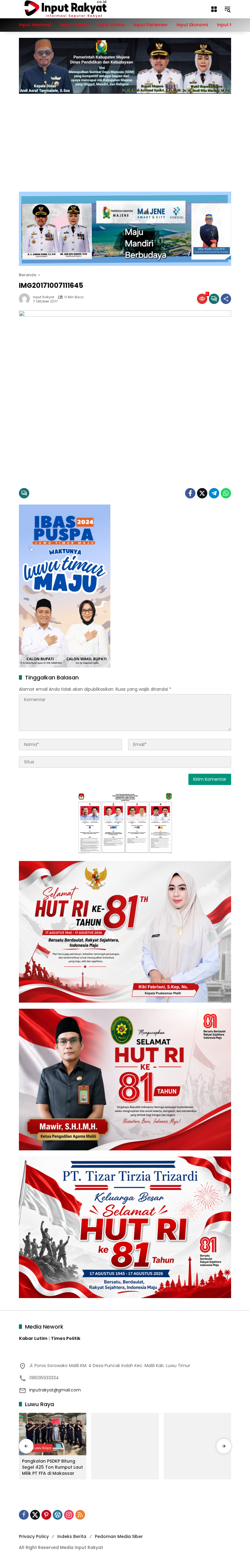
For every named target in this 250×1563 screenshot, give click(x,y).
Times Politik (65, 1338)
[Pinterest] (46, 1515)
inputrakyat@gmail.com (55, 1390)
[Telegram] (214, 493)
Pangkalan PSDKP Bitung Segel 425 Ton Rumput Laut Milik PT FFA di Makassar (52, 1467)
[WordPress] (57, 1515)
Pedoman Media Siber (119, 1536)
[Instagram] (69, 1515)
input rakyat (43, 297)
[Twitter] (202, 493)
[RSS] (80, 1515)
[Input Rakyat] (76, 9)
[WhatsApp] (226, 493)
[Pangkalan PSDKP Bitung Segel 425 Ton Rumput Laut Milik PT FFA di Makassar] (52, 1434)
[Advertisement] (125, 139)
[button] (227, 9)
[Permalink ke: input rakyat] (26, 298)
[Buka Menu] (214, 9)
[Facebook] (190, 493)
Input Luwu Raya (37, 1447)
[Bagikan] (226, 299)
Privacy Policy (34, 1536)
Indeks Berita (71, 1536)
